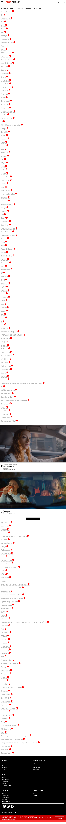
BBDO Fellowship (6, 793)
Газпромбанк (6, 417)
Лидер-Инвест (7, 564)
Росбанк (4, 667)
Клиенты (35, 765)
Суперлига (5, 705)
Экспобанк (5, 749)
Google (4, 128)
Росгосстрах (6, 670)
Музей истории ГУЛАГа (10, 601)
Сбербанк (5, 684)
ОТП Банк (5, 619)
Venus (4, 318)
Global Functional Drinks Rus (11, 125)
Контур (4, 546)
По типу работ (37, 8)
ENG (63, 2)
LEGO (4, 170)
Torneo (4, 294)
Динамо (4, 529)
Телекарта (5, 712)
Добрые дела (36, 769)
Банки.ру (5, 380)
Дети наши (5, 526)
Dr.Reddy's (5, 90)
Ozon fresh (6, 221)
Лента (4, 557)
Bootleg (4, 70)
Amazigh (5, 35)
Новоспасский (7, 608)
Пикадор (5, 643)
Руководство (5, 765)
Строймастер (6, 701)
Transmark (5, 297)
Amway (4, 46)
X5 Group (5, 349)
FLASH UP (5, 104)
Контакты (4, 769)
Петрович (5, 639)
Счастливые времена (9, 708)
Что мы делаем (39, 761)
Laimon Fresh (6, 177)
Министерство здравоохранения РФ (15, 584)
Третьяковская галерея (10, 725)
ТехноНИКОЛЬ (7, 715)
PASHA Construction (9, 228)
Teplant (4, 287)
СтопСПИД (6, 698)
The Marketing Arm (6, 785)
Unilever (4, 307)
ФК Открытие (6, 729)
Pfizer (3, 242)
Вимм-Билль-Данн (8, 397)
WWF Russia (6, 338)
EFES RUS (5, 94)
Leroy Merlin (6, 180)
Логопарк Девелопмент (10, 567)
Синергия (5, 691)
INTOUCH (5, 152)
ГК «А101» (5, 411)
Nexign (4, 207)
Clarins (4, 77)
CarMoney (5, 73)
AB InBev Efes (6, 18)
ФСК (3, 732)
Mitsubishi (5, 201)
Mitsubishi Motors (8, 204)
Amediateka (6, 39)
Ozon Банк (5, 225)
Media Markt (6, 190)
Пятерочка (5, 653)
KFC (3, 159)
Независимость (7, 605)
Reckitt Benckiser (7, 256)
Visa (3, 325)
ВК (2, 386)
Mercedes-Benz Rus (8, 194)
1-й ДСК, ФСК (7, 11)
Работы (34, 764)
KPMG (4, 163)
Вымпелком (6, 404)
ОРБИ (4, 615)
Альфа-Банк (6, 369)
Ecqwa (4, 97)
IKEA (3, 149)
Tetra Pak (5, 290)
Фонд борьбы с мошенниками (12, 739)
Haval (4, 135)
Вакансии (4, 767)
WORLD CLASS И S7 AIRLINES (13, 335)
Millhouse (5, 197)
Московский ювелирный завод (13, 598)
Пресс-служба (38, 790)
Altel (3, 32)
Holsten (4, 146)
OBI (3, 214)
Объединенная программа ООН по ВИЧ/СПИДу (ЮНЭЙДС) (24, 622)
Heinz (4, 142)
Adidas (4, 29)
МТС (4, 574)
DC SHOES (6, 84)
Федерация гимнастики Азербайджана (16, 736)
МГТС (4, 570)
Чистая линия (6, 746)
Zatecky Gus (6, 352)
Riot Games (5, 263)
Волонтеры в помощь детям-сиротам (15, 400)
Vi (2, 321)
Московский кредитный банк (12, 595)
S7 (2, 273)
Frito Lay (5, 115)
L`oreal (4, 173)
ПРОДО (4, 636)
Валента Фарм (7, 393)
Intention (4, 156)
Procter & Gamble (8, 249)
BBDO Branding (5, 777)
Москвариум (6, 591)
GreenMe (5, 132)
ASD (3, 22)
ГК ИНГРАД (6, 414)
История (4, 764)
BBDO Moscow (7, 53)
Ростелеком (6, 674)
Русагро (4, 677)
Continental (5, 80)
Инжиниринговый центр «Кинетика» (14, 536)
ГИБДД (4, 407)
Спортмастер (6, 694)
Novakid (4, 211)
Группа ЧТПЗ (6, 522)
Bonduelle (5, 66)
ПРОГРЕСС (6, 632)
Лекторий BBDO (6, 795)
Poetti (3, 245)
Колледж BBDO (5, 797)
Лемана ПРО (6, 553)
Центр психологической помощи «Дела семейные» (20, 742)
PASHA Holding (7, 232)
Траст (3, 722)
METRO (4, 183)
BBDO (4, 49)
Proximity (4, 783)
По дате (12, 8)
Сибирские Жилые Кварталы (12, 687)
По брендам (28, 8)
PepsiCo (5, 238)
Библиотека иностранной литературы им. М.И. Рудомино (22, 383)
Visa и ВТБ (5, 328)
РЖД (3, 656)
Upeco (4, 311)
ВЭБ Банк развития (8, 390)
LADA (3, 166)
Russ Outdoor (6, 269)
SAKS (3, 280)
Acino (3, 25)
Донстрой (5, 533)
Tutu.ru (4, 300)
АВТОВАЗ (5, 362)
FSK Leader (5, 108)
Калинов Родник (7, 543)
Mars (4, 187)
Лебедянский (6, 550)
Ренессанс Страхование (10, 663)
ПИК (3, 629)
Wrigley (4, 345)
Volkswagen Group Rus (10, 331)
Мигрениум (6, 581)
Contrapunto (5, 781)
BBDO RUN (5, 799)
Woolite (4, 342)
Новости (35, 793)
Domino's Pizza (7, 87)
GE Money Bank (7, 118)
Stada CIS (5, 283)
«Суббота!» (6, 359)
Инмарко (5, 539)
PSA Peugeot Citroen (9, 235)
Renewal (4, 259)
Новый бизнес (36, 767)
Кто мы (5, 761)
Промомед (5, 650)
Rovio (3, 266)
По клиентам (20, 8)
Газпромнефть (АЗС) (9, 421)
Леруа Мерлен (7, 560)
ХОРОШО (59, 818)
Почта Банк (6, 646)
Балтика (4, 376)
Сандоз (4, 681)
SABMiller (5, 276)
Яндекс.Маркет (7, 753)
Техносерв (5, 718)
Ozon (4, 218)
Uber (3, 304)
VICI (3, 314)
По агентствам (4, 8)
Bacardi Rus (6, 56)
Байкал (4, 373)
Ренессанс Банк (7, 660)
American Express (8, 42)
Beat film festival (7, 63)
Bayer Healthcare (8, 60)
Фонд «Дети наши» (6, 801)
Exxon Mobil (6, 101)
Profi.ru (4, 252)
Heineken (5, 139)
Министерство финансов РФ (12, 588)
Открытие (5, 625)
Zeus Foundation (7, 355)
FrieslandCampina (8, 111)
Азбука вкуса (6, 366)
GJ (2, 121)
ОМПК (4, 612)
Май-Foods (5, 577)
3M (3, 15)
